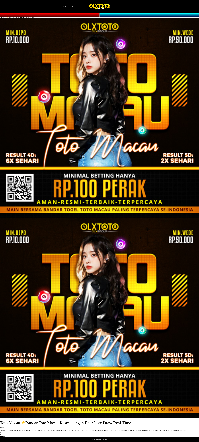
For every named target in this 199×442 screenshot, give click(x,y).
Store (1, 17)
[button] (2, 436)
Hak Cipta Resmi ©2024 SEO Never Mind (99, 439)
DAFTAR (149, 15)
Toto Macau (2, 430)
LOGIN (49, 15)
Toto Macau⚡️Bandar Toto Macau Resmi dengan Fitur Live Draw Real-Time (18, 17)
